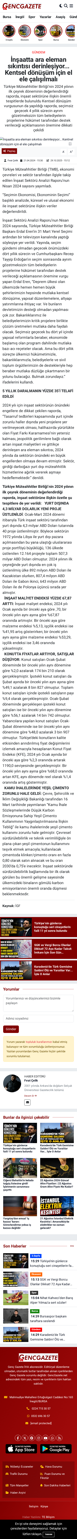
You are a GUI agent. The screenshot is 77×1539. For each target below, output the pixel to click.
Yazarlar (45, 17)
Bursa (7, 17)
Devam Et (29, 1096)
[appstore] (21, 1449)
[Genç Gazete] (22, 6)
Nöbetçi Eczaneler (21, 1466)
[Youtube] (45, 1438)
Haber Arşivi (18, 1492)
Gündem (38, 52)
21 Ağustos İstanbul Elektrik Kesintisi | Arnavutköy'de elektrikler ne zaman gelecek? (56, 1223)
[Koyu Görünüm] (60, 6)
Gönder (11, 1029)
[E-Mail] (27, 1102)
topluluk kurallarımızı (39, 1042)
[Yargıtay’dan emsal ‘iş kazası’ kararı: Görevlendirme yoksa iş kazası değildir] (20, 1206)
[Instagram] (39, 1438)
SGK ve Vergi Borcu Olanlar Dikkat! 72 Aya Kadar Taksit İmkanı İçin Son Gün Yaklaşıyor (50, 1282)
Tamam (48, 1534)
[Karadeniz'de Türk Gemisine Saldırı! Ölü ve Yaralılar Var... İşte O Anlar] (57, 1133)
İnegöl (20, 17)
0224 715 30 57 (41, 1408)
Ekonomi (36, 1274)
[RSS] (59, 1438)
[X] (25, 1438)
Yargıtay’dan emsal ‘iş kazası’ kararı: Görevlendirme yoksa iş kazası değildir (17, 1223)
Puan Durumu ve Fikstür (52, 1476)
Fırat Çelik (13, 160)
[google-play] (55, 1449)
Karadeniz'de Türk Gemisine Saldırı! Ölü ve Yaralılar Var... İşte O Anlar (57, 1148)
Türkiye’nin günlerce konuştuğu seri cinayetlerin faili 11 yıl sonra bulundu (19, 1148)
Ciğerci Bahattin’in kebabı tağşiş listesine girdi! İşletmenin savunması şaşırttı (18, 1185)
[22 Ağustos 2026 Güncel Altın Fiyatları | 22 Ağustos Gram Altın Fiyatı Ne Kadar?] (57, 1168)
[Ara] (66, 6)
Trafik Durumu (18, 1474)
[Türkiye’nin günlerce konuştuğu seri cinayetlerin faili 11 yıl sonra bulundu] (20, 1133)
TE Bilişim (48, 1517)
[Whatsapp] (52, 1438)
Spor (31, 17)
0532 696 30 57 (40, 1416)
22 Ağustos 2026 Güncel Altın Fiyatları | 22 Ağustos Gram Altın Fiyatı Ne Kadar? (56, 1183)
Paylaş (11, 151)
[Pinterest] (32, 1438)
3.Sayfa (36, 1255)
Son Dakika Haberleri (57, 1485)
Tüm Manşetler (19, 1485)
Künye (44, 1506)
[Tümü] (72, 1246)
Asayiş (60, 17)
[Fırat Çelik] (12, 1083)
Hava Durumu (53, 1466)
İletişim (33, 1506)
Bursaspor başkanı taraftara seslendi (48, 1318)
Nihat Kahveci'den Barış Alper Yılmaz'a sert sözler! (51, 1300)
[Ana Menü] (71, 6)
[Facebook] (18, 1438)
